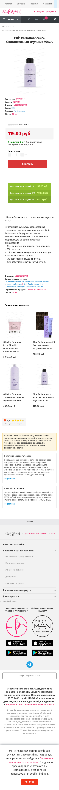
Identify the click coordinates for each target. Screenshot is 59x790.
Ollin (13, 108)
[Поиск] (55, 19)
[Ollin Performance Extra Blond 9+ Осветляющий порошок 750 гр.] (14, 324)
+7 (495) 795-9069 (45, 11)
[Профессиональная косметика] (12, 12)
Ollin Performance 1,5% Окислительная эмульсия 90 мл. (43, 397)
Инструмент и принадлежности (19, 556)
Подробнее (9, 478)
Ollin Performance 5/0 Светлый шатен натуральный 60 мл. (44, 345)
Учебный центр (10, 601)
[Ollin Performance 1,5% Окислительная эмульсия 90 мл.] (44, 377)
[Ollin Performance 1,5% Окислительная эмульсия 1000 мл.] (14, 377)
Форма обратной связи (30, 676)
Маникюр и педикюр (15, 570)
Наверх (29, 522)
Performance (19, 111)
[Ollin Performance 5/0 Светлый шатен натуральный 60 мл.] (44, 324)
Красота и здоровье (15, 583)
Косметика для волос (15, 563)
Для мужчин (11, 576)
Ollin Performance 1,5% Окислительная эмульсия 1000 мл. (13, 397)
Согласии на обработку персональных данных (30, 704)
